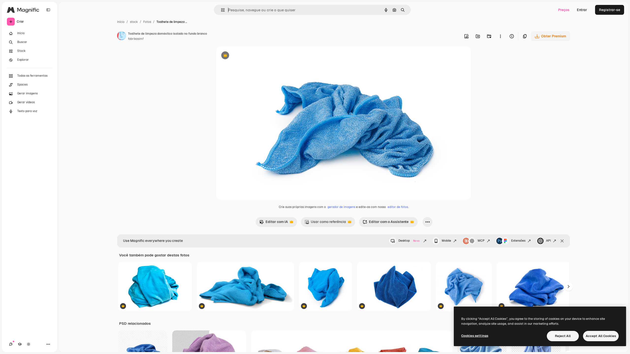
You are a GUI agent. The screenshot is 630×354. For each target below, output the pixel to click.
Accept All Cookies (601, 336)
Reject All (563, 336)
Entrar (582, 10)
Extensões (518, 241)
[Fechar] (562, 241)
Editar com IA (273, 223)
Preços (563, 10)
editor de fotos (398, 207)
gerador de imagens (341, 207)
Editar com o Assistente (386, 223)
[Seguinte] (568, 286)
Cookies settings (474, 336)
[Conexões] (11, 344)
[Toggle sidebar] (48, 10)
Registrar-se (609, 10)
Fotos (147, 22)
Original (248, 56)
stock (134, 22)
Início (121, 22)
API (548, 241)
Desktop (409, 241)
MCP (481, 241)
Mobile (446, 241)
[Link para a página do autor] (121, 36)
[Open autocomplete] (221, 10)
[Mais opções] (500, 36)
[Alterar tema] (28, 344)
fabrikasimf (136, 39)
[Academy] (20, 344)
